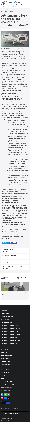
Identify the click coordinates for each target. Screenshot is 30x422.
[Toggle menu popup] (28, 3)
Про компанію (5, 372)
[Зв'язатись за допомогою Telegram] (2, 394)
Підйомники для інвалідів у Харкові (10, 328)
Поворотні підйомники (7, 322)
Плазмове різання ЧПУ (7, 361)
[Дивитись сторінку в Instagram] (2, 398)
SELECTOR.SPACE (5, 420)
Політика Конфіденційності (7, 415)
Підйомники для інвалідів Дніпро (10, 337)
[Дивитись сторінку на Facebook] (5, 398)
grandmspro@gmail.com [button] (7, 387)
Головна (3, 9)
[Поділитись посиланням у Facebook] (13, 243)
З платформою (5, 319)
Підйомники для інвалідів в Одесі (10, 331)
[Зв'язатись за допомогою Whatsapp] (5, 394)
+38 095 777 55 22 (15, 6)
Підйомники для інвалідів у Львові (10, 334)
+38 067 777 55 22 (5, 6)
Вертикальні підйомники (7, 316)
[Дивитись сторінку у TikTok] (8, 398)
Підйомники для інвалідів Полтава (10, 343)
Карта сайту (26, 415)
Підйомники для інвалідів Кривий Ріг (11, 340)
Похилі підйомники (6, 313)
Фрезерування (5, 358)
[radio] (3, 403)
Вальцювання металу (7, 355)
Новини (3, 375)
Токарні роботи (5, 352)
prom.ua (6, 238)
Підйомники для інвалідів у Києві (10, 325)
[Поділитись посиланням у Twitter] (5, 243)
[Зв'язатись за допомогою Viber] (8, 394)
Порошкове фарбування (7, 364)
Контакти (3, 378)
